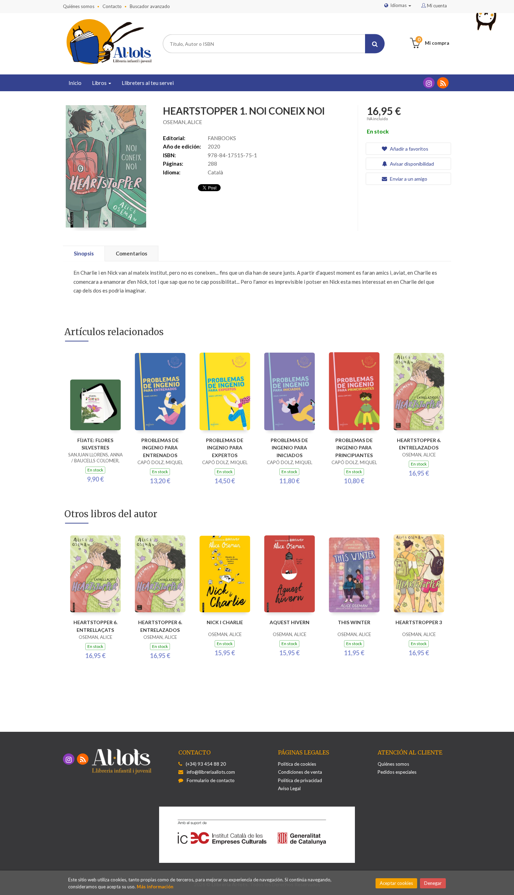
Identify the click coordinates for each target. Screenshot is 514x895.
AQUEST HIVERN (289, 622)
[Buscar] (375, 43)
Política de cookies (297, 764)
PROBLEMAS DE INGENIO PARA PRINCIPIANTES (354, 448)
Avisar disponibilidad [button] (411, 164)
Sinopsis (84, 253)
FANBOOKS (222, 138)
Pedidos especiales (397, 772)
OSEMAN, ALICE (182, 122)
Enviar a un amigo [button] (408, 179)
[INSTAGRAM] (429, 82)
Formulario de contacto (211, 780)
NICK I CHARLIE (225, 622)
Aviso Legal (289, 788)
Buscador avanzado (150, 6)
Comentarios (131, 253)
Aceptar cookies (396, 883)
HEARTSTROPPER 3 (418, 622)
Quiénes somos (78, 6)
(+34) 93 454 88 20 (206, 764)
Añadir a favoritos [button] (408, 149)
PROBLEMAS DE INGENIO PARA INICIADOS (289, 448)
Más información (155, 886)
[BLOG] (443, 82)
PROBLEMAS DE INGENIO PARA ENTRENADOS (160, 448)
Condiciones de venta (300, 772)
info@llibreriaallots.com (211, 772)
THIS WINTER (354, 622)
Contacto (112, 6)
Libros (100, 83)
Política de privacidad (300, 780)
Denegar (433, 883)
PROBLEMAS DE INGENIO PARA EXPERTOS (224, 448)
